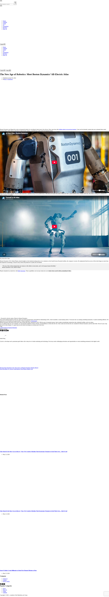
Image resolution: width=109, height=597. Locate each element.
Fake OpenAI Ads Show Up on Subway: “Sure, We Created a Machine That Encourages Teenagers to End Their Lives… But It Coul (33, 451)
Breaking (14, 327)
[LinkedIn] (6, 330)
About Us (5, 578)
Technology (6, 52)
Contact (5, 580)
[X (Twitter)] (3, 330)
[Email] (8, 330)
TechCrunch (34, 321)
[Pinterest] (4, 330)
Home (4, 47)
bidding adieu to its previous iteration (67, 129)
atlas (1, 327)
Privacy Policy (6, 581)
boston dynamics (7, 327)
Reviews (5, 53)
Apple (4, 49)
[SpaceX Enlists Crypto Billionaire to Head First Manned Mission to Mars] (28, 567)
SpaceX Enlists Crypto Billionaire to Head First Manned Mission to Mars (18, 570)
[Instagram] (4, 584)
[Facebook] (1, 330)
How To (5, 55)
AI (3, 51)
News (5, 79)
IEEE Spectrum (21, 271)
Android (5, 48)
